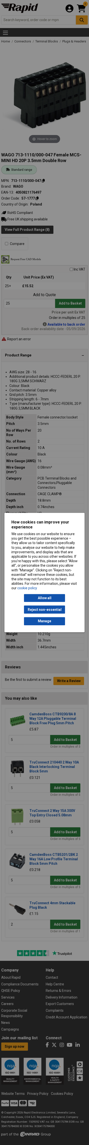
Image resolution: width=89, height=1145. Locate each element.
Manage (44, 621)
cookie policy (27, 588)
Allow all (44, 598)
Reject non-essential (45, 610)
